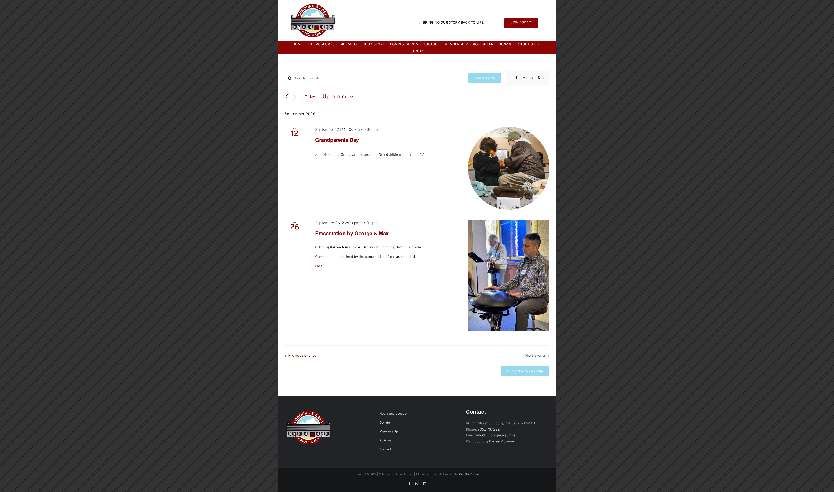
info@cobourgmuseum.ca (495, 435)
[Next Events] (294, 97)
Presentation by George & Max (352, 233)
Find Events (485, 78)
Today (310, 96)
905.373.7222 (489, 429)
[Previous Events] (287, 96)
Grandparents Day (337, 139)
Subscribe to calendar (525, 371)
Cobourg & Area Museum (494, 441)
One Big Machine (469, 474)
